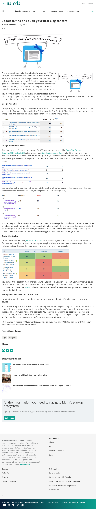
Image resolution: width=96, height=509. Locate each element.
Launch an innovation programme (62, 485)
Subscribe (9, 418)
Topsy (27, 287)
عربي (92, 11)
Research (37, 11)
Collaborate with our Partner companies (65, 481)
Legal (51, 455)
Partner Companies (56, 451)
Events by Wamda (9, 481)
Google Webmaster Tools (52, 153)
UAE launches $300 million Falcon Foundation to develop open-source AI (42, 385)
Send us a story (55, 473)
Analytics (12, 337)
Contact (91, 3)
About (84, 3)
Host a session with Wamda (60, 477)
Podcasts (5, 473)
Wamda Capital (57, 11)
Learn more (25, 464)
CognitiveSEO (8, 153)
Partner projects (72, 11)
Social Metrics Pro (34, 240)
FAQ (50, 446)
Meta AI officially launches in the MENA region (31, 364)
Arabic (4, 28)
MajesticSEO (20, 153)
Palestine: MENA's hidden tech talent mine (30, 375)
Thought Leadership (22, 11)
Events (45, 11)
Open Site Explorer (74, 150)
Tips (4, 337)
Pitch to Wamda (55, 490)
